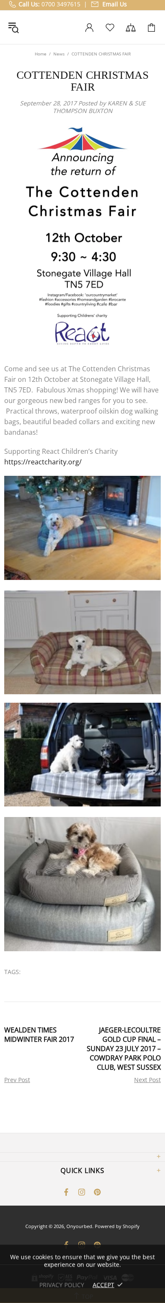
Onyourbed (50, 27)
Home (41, 54)
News (59, 54)
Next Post (147, 1080)
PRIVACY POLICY (61, 1285)
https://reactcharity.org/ (43, 462)
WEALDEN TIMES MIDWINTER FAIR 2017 (39, 1034)
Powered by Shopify (117, 1226)
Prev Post (17, 1080)
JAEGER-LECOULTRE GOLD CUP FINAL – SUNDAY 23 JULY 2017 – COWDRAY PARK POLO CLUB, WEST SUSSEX (124, 1048)
